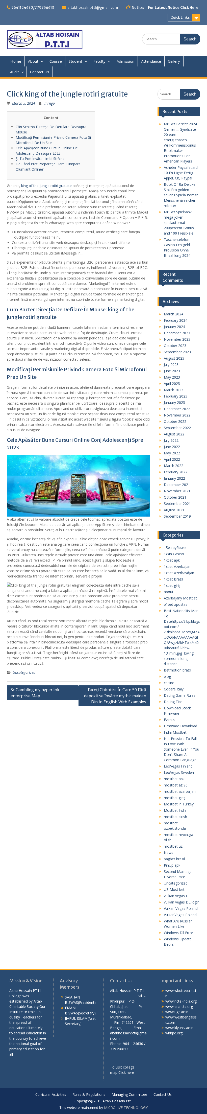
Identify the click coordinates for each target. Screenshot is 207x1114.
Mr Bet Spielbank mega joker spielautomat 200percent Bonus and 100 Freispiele (179, 223)
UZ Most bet (174, 889)
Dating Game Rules (179, 695)
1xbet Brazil (173, 579)
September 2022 (177, 427)
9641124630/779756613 (32, 7)
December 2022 (177, 408)
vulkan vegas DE (177, 895)
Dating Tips (173, 701)
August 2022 (174, 434)
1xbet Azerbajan (177, 566)
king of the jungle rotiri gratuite (46, 185)
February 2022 (175, 472)
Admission (125, 61)
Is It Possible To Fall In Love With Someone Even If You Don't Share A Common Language (181, 749)
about (168, 591)
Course (55, 61)
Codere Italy (174, 689)
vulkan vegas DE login (181, 902)
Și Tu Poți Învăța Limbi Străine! (40, 158)
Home (15, 61)
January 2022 (174, 478)
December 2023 (177, 333)
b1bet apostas (175, 604)
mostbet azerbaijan (180, 791)
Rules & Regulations (88, 1094)
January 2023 (174, 402)
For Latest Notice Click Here (173, 7)
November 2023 (177, 339)
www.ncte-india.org (181, 1001)
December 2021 (177, 484)
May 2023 (172, 377)
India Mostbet (175, 732)
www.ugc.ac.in (176, 1011)
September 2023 (177, 352)
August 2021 (174, 509)
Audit (14, 71)
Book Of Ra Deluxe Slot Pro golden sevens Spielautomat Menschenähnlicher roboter (181, 195)
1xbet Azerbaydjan (179, 572)
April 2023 (172, 383)
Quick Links (180, 17)
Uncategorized (24, 672)
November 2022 (177, 415)
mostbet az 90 (176, 785)
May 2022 (172, 453)
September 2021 (177, 503)
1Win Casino (174, 553)
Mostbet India (175, 810)
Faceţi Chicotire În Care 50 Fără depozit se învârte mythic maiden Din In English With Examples (115, 696)
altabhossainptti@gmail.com (92, 7)
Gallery (174, 61)
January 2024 (174, 326)
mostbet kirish (175, 816)
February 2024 (175, 320)
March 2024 (173, 314)
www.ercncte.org (179, 1006)
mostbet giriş (174, 797)
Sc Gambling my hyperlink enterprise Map (35, 693)
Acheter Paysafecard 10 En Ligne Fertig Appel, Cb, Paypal (181, 172)
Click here (126, 1072)
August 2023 (174, 358)
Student (75, 61)
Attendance (151, 61)
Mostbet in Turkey (179, 804)
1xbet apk (172, 560)
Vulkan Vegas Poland (181, 908)
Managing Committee (129, 1094)
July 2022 (171, 440)
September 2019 (177, 516)
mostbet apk (174, 778)
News (168, 852)
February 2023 (175, 396)
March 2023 (173, 389)
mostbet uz (173, 846)
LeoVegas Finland (178, 766)
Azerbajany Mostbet (180, 598)
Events (169, 719)
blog (167, 676)
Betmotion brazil (177, 670)
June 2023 (172, 370)
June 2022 (172, 446)
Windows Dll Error (178, 932)
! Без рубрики (175, 547)
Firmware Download (180, 726)
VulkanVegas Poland (180, 914)
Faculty (99, 61)
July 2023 (171, 364)
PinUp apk (172, 865)
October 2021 (175, 497)
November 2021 (177, 491)
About (33, 61)
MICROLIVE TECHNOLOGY (126, 1107)
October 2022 (175, 421)
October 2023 (175, 345)
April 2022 (172, 459)
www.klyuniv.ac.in (179, 1027)
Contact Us (39, 71)
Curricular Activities (50, 1094)
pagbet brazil (174, 858)
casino (169, 682)
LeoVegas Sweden (179, 772)
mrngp (49, 103)
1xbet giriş (172, 585)
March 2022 (173, 465)
